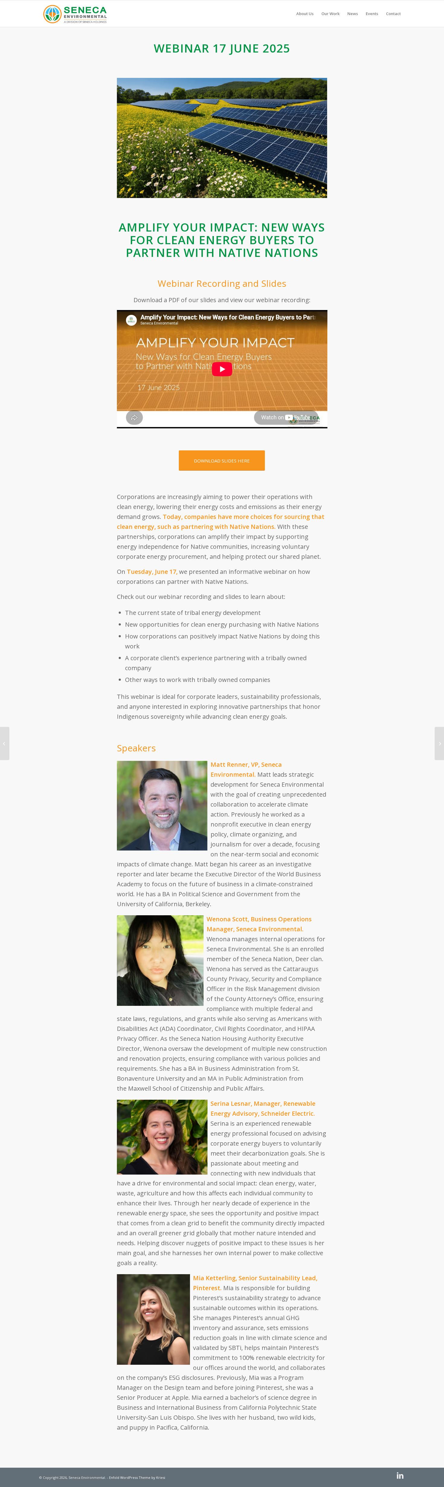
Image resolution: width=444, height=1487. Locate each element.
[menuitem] (304, 13)
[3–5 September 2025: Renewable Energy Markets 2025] (439, 743)
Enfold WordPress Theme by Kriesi (137, 1477)
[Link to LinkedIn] (400, 1475)
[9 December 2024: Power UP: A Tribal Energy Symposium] (4, 743)
